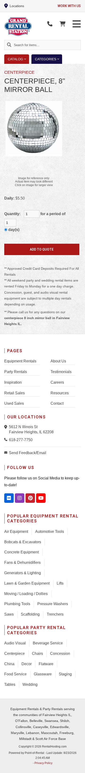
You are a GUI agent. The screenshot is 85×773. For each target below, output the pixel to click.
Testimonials (61, 372)
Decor (26, 664)
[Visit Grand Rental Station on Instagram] (19, 498)
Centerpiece (14, 653)
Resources (60, 393)
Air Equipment (16, 532)
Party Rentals (15, 372)
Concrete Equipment (21, 552)
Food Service (15, 674)
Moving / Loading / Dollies (26, 594)
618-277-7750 (21, 440)
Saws (9, 614)
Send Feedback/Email (27, 453)
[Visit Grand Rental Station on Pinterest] (30, 498)
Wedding (30, 684)
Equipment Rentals (20, 361)
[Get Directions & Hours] (6, 427)
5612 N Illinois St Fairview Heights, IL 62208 (31, 429)
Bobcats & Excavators (22, 542)
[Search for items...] (9, 45)
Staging (65, 674)
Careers (57, 382)
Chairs (37, 653)
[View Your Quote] (62, 24)
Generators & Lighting (22, 573)
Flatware (46, 664)
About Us (58, 361)
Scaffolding (30, 614)
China (9, 664)
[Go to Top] (78, 766)
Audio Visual (15, 643)
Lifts (60, 583)
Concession (60, 653)
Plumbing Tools (17, 604)
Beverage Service (48, 643)
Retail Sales (14, 393)
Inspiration (13, 382)
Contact (57, 403)
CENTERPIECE (19, 72)
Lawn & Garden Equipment (27, 583)
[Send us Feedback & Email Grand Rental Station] (6, 452)
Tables (9, 684)
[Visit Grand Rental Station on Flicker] (9, 498)
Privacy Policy (43, 763)
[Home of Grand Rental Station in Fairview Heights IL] (31, 26)
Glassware (43, 674)
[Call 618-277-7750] (6, 439)
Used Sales (14, 403)
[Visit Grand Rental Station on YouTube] (41, 498)
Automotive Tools (49, 532)
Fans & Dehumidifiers (22, 562)
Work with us (69, 6)
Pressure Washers (52, 604)
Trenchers (55, 614)
